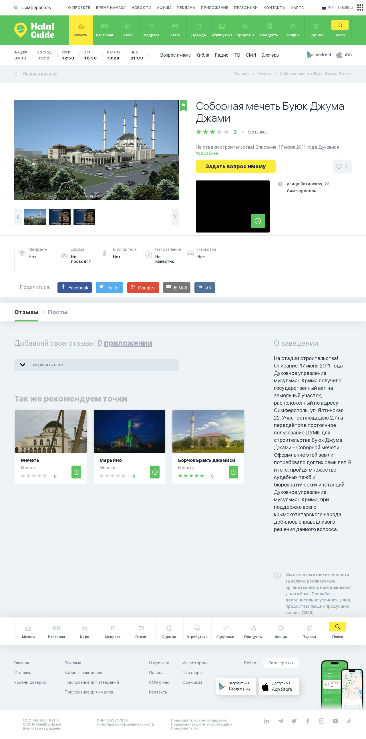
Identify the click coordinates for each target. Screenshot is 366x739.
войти (347, 7)
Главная (241, 73)
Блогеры (270, 55)
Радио (221, 55)
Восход (44, 55)
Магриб (114, 55)
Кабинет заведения (83, 672)
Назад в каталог (40, 74)
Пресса (156, 672)
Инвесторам (194, 663)
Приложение (214, 8)
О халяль (22, 672)
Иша (137, 55)
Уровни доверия (30, 682)
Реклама (186, 8)
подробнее (207, 153)
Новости (142, 8)
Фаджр (20, 55)
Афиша (164, 8)
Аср (90, 55)
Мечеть (264, 73)
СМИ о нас (159, 682)
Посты (57, 312)
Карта (297, 8)
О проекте (79, 8)
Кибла (202, 55)
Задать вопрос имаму (236, 166)
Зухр (68, 55)
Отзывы (26, 312)
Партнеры (192, 672)
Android (324, 55)
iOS (348, 55)
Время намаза (111, 8)
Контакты (274, 8)
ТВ (237, 55)
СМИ (251, 55)
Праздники (246, 8)
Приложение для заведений (92, 682)
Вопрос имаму (175, 55)
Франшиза (192, 682)
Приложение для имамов (89, 692)
